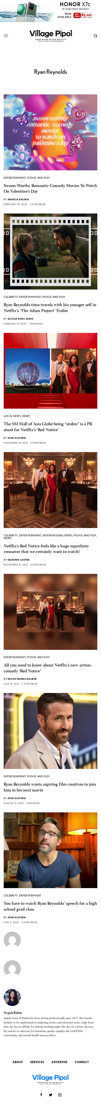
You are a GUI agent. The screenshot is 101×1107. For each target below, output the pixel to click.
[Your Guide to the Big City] (50, 35)
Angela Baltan (18, 199)
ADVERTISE (59, 1062)
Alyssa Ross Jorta (20, 318)
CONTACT (82, 1062)
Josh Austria (17, 437)
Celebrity (11, 297)
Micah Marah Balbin (22, 678)
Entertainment (15, 177)
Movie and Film (38, 177)
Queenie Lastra (19, 559)
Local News (12, 416)
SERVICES (37, 1062)
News (26, 416)
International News (57, 535)
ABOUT (18, 1062)
